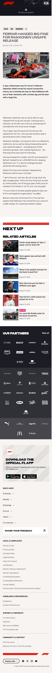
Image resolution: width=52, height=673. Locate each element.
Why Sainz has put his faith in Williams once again (32, 284)
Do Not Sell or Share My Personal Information (22, 588)
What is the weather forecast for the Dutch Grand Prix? (33, 270)
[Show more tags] (26, 28)
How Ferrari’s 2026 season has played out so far (32, 298)
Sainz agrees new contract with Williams (32, 257)
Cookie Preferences (11, 605)
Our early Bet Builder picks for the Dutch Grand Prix (32, 314)
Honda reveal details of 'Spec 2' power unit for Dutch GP (32, 243)
